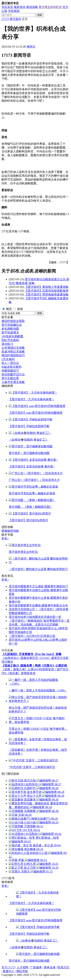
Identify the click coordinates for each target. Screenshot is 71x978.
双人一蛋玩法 (10, 363)
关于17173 (8, 967)
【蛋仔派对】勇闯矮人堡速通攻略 (46, 286)
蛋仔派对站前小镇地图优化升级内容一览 (35, 616)
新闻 (20, 309)
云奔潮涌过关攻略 (13, 347)
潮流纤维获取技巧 (13, 355)
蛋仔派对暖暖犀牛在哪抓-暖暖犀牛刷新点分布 (38, 605)
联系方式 (63, 967)
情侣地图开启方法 (13, 374)
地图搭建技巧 (10, 370)
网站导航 (22, 971)
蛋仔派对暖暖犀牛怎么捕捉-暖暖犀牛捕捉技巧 (38, 586)
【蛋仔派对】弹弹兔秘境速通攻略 (46, 294)
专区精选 (14, 10)
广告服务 (36, 967)
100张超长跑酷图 (12, 336)
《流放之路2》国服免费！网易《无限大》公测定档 (34, 665)
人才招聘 (22, 967)
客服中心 (8, 971)
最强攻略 (32, 7)
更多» (5, 538)
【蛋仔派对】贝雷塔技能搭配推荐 (46, 290)
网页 (9, 309)
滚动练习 (7, 343)
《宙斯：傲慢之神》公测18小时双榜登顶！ (29, 669)
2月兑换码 (8, 359)
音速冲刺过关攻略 (13, 351)
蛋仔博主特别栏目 (50, 7)
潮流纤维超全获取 (13, 321)
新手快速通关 (10, 332)
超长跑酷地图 (10, 328)
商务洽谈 (50, 967)
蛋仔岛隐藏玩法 (11, 324)
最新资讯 (19, 7)
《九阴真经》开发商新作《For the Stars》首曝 (31, 654)
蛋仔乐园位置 (10, 378)
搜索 (39, 15)
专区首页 (7, 7)
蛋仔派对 (15, 19)
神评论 (31, 46)
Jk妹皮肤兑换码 (11, 366)
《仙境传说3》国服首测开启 (19, 657)
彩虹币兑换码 (10, 340)
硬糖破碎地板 (10, 530)
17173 (5, 19)
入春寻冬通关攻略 (13, 382)
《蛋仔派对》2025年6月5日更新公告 (32, 635)
